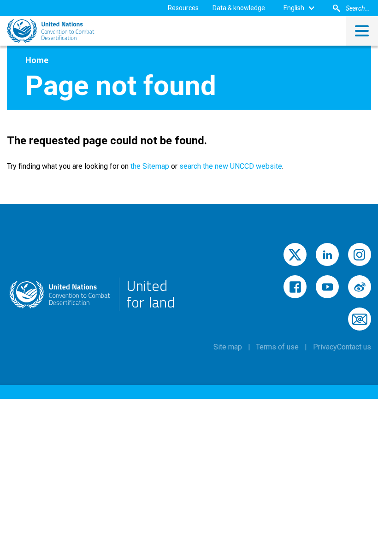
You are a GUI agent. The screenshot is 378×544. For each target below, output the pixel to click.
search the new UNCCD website (230, 166)
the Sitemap (149, 166)
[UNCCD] (50, 30)
